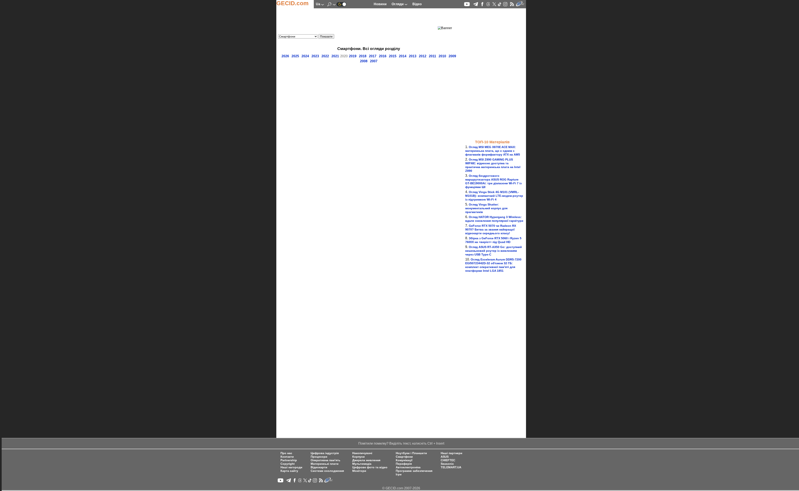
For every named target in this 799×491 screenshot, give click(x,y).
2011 (432, 56)
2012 (422, 56)
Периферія (404, 463)
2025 (295, 56)
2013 (412, 56)
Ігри (399, 474)
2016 (382, 56)
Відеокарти (319, 467)
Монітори (359, 470)
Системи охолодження (327, 470)
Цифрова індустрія (325, 453)
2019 (352, 56)
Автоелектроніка (408, 467)
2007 (373, 61)
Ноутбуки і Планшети (411, 453)
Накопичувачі (362, 453)
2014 (402, 56)
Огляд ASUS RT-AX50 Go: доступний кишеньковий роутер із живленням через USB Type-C (493, 250)
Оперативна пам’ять (325, 460)
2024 (305, 56)
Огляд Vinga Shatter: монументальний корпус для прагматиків (486, 208)
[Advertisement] (361, 19)
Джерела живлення (366, 460)
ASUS (445, 456)
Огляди (398, 4)
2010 (442, 56)
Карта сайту (289, 470)
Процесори (319, 456)
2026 (285, 56)
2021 (335, 56)
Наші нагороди (291, 467)
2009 (452, 56)
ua (318, 4)
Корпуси (358, 456)
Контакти (287, 456)
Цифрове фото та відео (369, 467)
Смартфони (404, 456)
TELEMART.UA (451, 467)
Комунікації (404, 460)
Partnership (288, 460)
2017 (372, 56)
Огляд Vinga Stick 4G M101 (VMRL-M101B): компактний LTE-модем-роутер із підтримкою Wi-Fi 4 (494, 195)
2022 (325, 56)
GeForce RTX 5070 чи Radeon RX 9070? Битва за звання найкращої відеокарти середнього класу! (490, 229)
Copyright (287, 463)
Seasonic (447, 463)
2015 (392, 56)
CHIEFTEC (448, 460)
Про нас (286, 453)
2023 (315, 56)
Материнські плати (325, 463)
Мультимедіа (361, 463)
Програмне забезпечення (414, 470)
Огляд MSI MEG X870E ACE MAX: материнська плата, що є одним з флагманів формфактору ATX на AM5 (492, 150)
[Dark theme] (341, 4)
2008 (363, 61)
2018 (362, 56)
